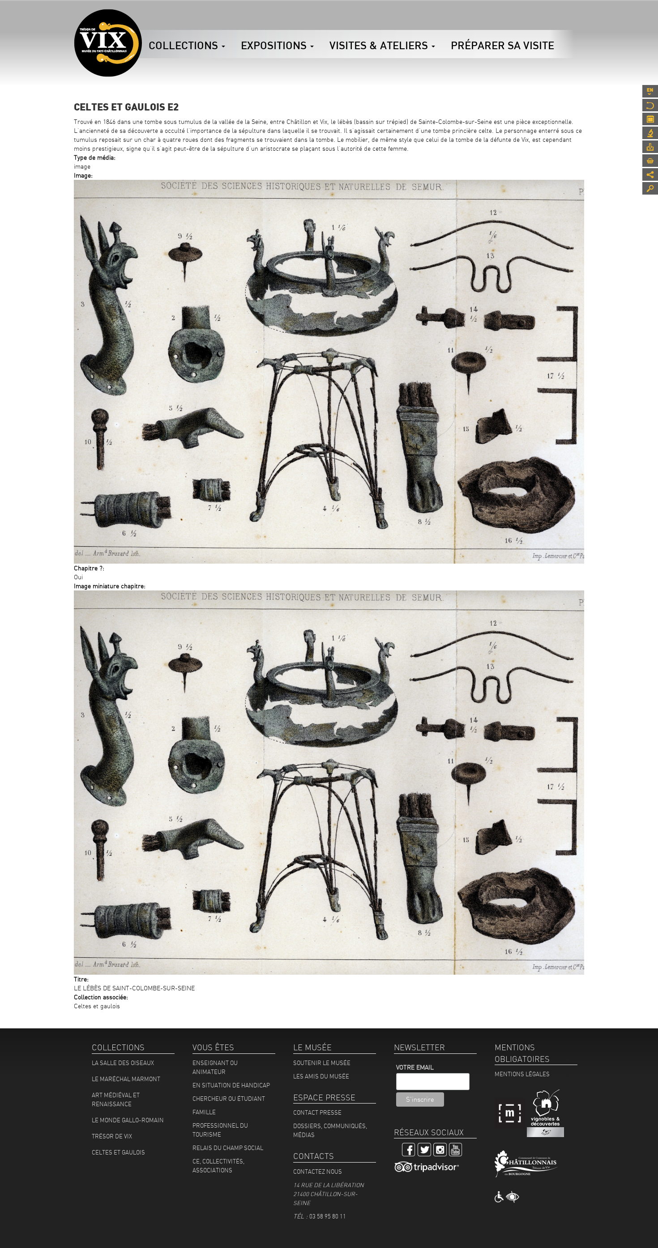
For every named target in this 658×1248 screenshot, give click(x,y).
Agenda (650, 119)
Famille (204, 1112)
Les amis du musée (321, 1076)
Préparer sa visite (502, 45)
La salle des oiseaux (123, 1062)
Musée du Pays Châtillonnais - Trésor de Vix (142, 20)
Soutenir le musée (321, 1062)
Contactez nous (317, 1171)
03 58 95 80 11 (327, 1216)
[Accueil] (108, 43)
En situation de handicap (231, 1085)
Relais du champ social (227, 1147)
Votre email (415, 1067)
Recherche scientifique (650, 133)
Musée (650, 105)
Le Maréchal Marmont (126, 1078)
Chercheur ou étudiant (228, 1098)
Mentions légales (522, 1074)
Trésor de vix (112, 1136)
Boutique (650, 160)
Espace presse (650, 146)
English (650, 91)
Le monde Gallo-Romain (128, 1120)
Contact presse (317, 1112)
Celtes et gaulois (118, 1152)
